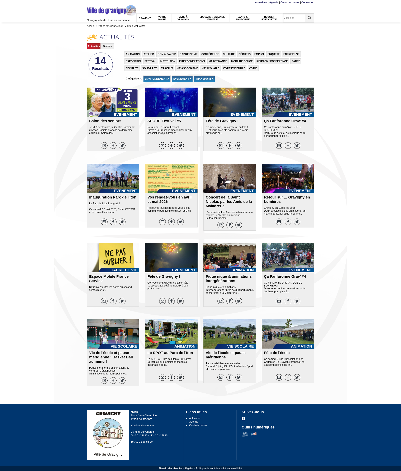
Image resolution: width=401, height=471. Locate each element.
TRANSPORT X (204, 78)
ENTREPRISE (291, 54)
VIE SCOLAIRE (210, 68)
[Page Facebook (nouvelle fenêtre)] (243, 419)
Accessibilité (235, 468)
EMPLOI (259, 54)
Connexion (307, 2)
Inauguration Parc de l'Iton (112, 197)
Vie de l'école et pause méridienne (226, 355)
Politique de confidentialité (211, 468)
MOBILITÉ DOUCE (242, 61)
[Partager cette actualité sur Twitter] (122, 145)
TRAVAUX (167, 68)
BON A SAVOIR (167, 54)
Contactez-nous (289, 2)
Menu (89, 2)
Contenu (97, 2)
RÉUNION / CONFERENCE (272, 61)
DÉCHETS (245, 54)
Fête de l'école (277, 353)
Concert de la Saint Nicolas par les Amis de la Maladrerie (229, 201)
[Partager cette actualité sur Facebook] (113, 145)
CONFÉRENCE (210, 54)
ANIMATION (133, 54)
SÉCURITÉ (132, 68)
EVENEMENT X (182, 78)
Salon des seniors (105, 121)
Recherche (107, 2)
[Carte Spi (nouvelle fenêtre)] (253, 436)
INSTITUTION (167, 61)
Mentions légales (184, 468)
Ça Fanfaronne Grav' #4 (285, 121)
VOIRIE (253, 68)
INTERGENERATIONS (192, 61)
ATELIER (148, 54)
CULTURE (229, 54)
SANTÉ (296, 61)
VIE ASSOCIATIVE (187, 68)
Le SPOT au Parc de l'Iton (170, 353)
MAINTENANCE (218, 61)
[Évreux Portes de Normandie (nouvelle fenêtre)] (245, 436)
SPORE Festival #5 (164, 121)
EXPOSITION (133, 61)
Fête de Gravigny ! (222, 121)
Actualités (261, 2)
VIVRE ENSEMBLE (234, 68)
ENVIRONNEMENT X (157, 78)
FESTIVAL (150, 61)
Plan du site (165, 468)
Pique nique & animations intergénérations (229, 278)
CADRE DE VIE (189, 54)
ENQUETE (274, 54)
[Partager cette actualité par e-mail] (104, 145)
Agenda (273, 2)
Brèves (107, 46)
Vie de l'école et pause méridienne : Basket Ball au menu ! (111, 357)
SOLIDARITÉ (149, 68)
